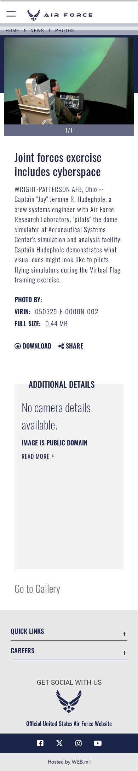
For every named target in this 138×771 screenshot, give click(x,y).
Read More (36, 456)
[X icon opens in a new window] (59, 743)
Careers (22, 650)
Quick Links (27, 631)
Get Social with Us (69, 682)
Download (36, 345)
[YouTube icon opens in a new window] (97, 743)
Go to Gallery (37, 588)
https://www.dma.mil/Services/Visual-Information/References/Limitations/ (65, 556)
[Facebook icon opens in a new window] (40, 743)
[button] (11, 15)
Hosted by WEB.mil (69, 762)
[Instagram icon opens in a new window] (78, 743)
